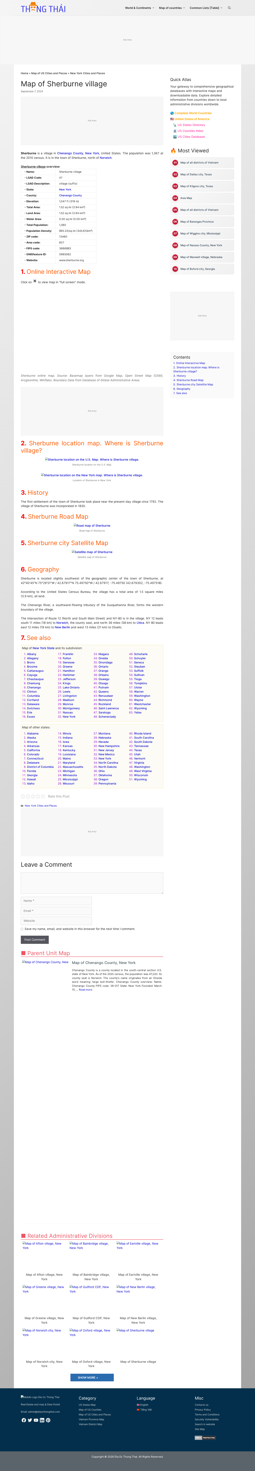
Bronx (31, 662)
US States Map (87, 1404)
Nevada (104, 741)
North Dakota (108, 767)
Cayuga (32, 675)
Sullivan (139, 675)
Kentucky (69, 750)
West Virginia (143, 771)
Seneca (139, 662)
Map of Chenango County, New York (104, 963)
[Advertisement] (127, 40)
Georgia (32, 775)
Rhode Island (142, 733)
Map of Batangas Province (197, 221)
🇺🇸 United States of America (189, 119)
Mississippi (70, 779)
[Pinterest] (48, 1421)
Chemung (33, 683)
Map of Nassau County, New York (201, 245)
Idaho (31, 783)
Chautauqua (35, 679)
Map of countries (170, 8)
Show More (87, 1377)
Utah (137, 754)
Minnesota (70, 775)
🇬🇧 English (142, 1404)
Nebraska (105, 737)
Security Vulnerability (207, 1419)
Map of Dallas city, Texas (196, 174)
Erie (29, 712)
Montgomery (71, 708)
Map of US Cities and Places (49, 73)
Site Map (200, 1429)
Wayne (138, 700)
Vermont (139, 758)
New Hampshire (109, 746)
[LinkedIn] (42, 1421)
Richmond (105, 700)
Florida (31, 771)
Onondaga (105, 662)
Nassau (68, 712)
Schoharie (140, 654)
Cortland (33, 700)
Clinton (32, 691)
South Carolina (144, 737)
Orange (103, 670)
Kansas (68, 746)
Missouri (68, 783)
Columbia (33, 695)
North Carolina (108, 762)
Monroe (68, 704)
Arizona (32, 741)
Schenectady (107, 716)
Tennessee (141, 746)
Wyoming (140, 708)
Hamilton (69, 670)
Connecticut (35, 758)
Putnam (104, 687)
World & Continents (138, 8)
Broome (32, 666)
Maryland (69, 762)
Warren (139, 691)
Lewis (66, 691)
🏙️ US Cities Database (189, 136)
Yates (138, 712)
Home (24, 73)
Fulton (67, 658)
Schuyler (140, 658)
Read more (85, 989)
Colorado (33, 754)
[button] (229, 8)
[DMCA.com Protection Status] (205, 1438)
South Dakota (143, 741)
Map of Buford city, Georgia (197, 269)
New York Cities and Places (87, 73)
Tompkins (140, 683)
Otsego (103, 683)
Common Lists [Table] (204, 8)
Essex (31, 716)
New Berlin (62, 627)
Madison (68, 700)
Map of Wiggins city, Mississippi (200, 233)
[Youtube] (36, 1421)
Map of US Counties (90, 1409)
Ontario (103, 666)
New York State (43, 648)
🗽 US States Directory (189, 125)
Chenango (34, 687)
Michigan (69, 771)
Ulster (138, 687)
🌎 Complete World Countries (191, 113)
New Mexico (107, 754)
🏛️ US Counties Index (188, 131)
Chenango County (70, 153)
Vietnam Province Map (91, 1419)
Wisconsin (141, 775)
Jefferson (69, 679)
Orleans (104, 675)
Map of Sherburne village (138, 1361)
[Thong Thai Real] (43, 7)
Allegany (33, 658)
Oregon (103, 779)
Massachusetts (73, 767)
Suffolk (139, 670)
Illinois (67, 733)
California (33, 750)
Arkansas (33, 746)
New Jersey (106, 750)
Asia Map (186, 198)
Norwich (106, 158)
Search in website (205, 1424)
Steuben (139, 666)
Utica (140, 622)
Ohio (102, 771)
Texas (138, 750)
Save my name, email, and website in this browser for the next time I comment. (80, 929)
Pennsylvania (107, 783)
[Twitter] (30, 1421)
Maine (67, 758)
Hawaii (31, 779)
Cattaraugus (35, 670)
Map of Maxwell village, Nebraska (201, 257)
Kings (67, 683)
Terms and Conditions (207, 1414)
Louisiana (69, 754)
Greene (67, 666)
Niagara (104, 654)
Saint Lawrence (109, 708)
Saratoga (104, 712)
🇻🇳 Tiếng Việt (144, 1409)
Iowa (66, 741)
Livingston (70, 695)
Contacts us (201, 1404)
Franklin (68, 654)
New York (92, 153)
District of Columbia (40, 767)
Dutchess (33, 708)
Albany (31, 654)
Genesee (68, 662)
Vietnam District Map (90, 1424)
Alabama (33, 733)
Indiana (68, 737)
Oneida (103, 658)
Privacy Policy (203, 1409)
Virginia (139, 762)
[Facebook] (24, 1421)
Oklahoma (105, 775)
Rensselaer (106, 695)
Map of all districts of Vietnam (199, 162)
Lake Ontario (71, 687)
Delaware (33, 704)
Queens (104, 691)
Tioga (138, 679)
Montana (104, 733)
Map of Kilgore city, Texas (196, 186)
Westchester (142, 704)
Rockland (105, 704)
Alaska (31, 737)
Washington (142, 695)
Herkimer (69, 675)
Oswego (104, 679)
